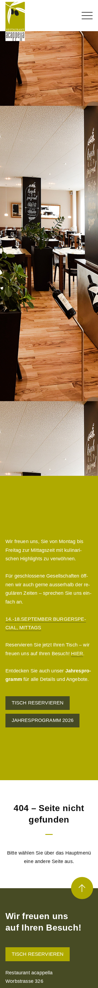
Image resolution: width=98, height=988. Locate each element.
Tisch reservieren (38, 954)
